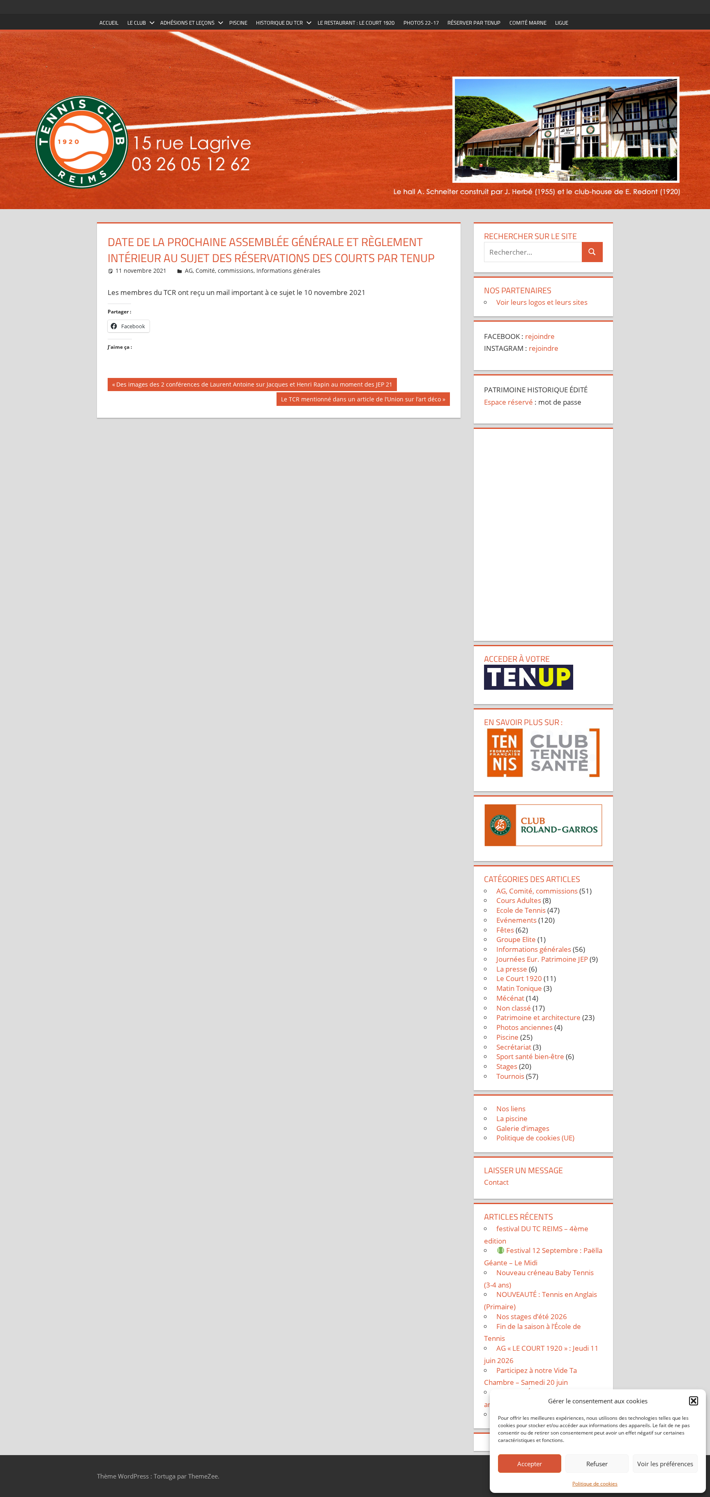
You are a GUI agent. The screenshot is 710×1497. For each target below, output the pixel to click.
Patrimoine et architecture (538, 1017)
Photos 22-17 (421, 22)
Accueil (108, 22)
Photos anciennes (524, 1027)
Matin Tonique (519, 988)
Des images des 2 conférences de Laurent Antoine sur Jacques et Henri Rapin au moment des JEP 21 (254, 386)
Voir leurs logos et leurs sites (542, 302)
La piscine (512, 1118)
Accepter (529, 1464)
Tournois (510, 1076)
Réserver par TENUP (473, 22)
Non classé (513, 1008)
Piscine (238, 22)
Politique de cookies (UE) (535, 1137)
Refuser (597, 1464)
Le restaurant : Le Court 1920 (356, 22)
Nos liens (511, 1108)
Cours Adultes (518, 900)
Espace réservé (508, 402)
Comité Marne (527, 22)
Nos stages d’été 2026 (531, 1316)
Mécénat (510, 998)
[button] (693, 1401)
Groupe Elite (516, 939)
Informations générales (288, 270)
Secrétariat (513, 1047)
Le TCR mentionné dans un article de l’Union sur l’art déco (361, 400)
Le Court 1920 (519, 978)
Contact (496, 1182)
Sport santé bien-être (530, 1056)
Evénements (516, 920)
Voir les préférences (665, 1464)
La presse (511, 969)
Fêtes (505, 930)
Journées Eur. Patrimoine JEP (542, 959)
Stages (506, 1066)
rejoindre (540, 336)
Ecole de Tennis (521, 910)
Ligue (561, 22)
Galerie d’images (522, 1128)
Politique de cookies (595, 1483)
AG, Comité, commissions (219, 270)
